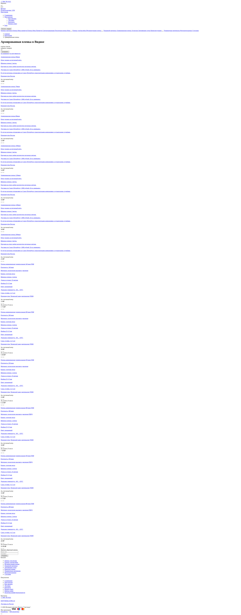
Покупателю (9, 17)
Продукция (4, 12)
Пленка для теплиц (11, 561)
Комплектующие (156, 30)
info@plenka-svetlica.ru (8, 601)
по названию (5, 53)
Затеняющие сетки (144, 30)
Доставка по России (7, 604)
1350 (8, 10)
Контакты (11, 22)
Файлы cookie (9, 591)
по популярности (14, 53)
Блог (6, 25)
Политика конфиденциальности (15, 592)
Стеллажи (195, 30)
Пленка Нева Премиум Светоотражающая (41, 30)
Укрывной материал (110, 30)
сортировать (5, 51)
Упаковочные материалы (172, 30)
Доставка (11, 20)
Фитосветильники (186, 30)
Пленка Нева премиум (20, 30)
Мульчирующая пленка (94, 30)
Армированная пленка (124, 30)
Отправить (5, 555)
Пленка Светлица (7, 30)
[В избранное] (1, 83)
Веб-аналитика (14, 611)
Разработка (4, 611)
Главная (7, 34)
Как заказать (12, 18)
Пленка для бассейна (79, 30)
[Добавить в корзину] (3, 83)
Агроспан (135, 30)
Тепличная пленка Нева (63, 30)
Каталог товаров (6, 29)
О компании (8, 15)
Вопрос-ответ (12, 24)
